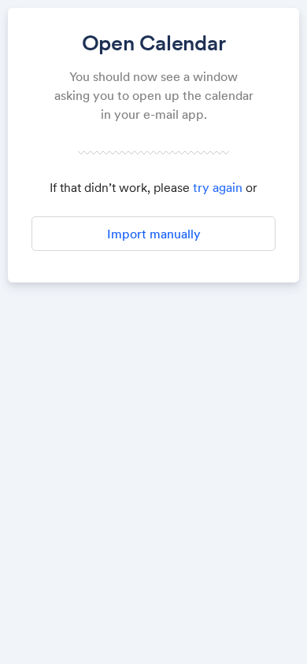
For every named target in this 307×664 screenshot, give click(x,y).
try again (217, 187)
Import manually (154, 234)
